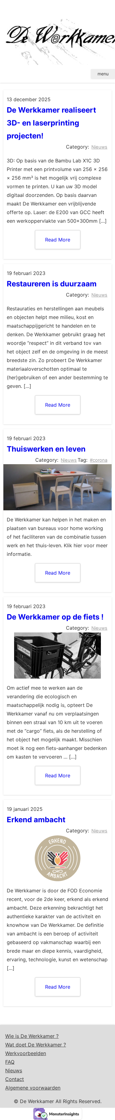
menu (103, 73)
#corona (98, 460)
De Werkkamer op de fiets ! (55, 616)
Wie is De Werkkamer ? (32, 1036)
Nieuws (99, 147)
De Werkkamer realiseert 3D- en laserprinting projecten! (51, 123)
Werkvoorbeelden (25, 1053)
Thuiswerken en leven (46, 448)
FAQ (9, 1062)
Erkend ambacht (36, 819)
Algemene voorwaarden (32, 1088)
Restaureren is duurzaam (52, 283)
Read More (57, 240)
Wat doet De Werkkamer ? (35, 1045)
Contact (14, 1079)
